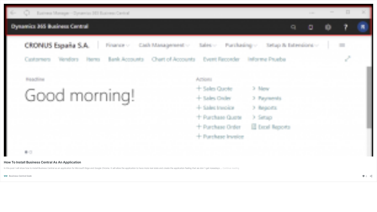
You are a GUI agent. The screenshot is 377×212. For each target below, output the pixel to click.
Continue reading (231, 168)
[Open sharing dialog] (371, 175)
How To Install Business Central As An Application (42, 162)
